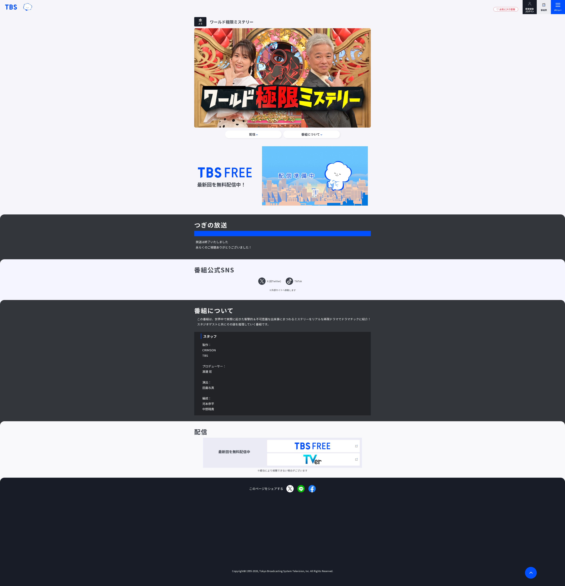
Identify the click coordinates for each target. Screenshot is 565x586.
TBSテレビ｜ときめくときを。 (11, 7)
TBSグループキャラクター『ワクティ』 (27, 7)
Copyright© (239, 571)
